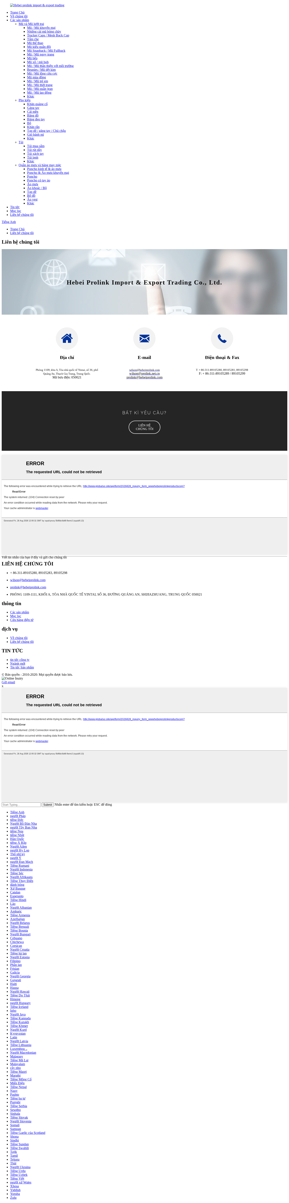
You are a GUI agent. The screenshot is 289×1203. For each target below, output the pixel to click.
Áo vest (32, 199)
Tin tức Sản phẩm (22, 667)
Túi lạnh (32, 157)
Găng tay (33, 108)
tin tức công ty (19, 660)
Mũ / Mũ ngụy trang (40, 54)
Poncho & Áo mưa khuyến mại (48, 172)
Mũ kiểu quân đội (39, 47)
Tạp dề (31, 192)
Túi (21, 142)
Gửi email (8, 682)
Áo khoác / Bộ (37, 188)
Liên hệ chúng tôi (22, 214)
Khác (30, 96)
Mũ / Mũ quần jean (40, 89)
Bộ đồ (31, 195)
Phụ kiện (24, 100)
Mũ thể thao (35, 43)
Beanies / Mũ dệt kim (41, 69)
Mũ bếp (32, 58)
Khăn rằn (33, 127)
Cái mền (32, 111)
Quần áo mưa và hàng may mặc (40, 165)
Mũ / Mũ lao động (39, 92)
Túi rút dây (34, 150)
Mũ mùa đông (36, 77)
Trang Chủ (17, 12)
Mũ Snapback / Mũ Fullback (46, 50)
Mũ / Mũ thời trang (39, 85)
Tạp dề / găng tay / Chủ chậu (46, 131)
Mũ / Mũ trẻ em (37, 81)
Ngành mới (17, 663)
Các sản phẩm (19, 20)
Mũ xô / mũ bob (38, 62)
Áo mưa (32, 184)
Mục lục (15, 211)
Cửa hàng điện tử (21, 620)
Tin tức (15, 207)
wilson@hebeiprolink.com (27, 580)
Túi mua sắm (35, 146)
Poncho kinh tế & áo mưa (44, 169)
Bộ (29, 123)
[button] (144, 427)
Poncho (32, 176)
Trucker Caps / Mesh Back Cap (48, 35)
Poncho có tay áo (38, 180)
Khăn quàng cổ (37, 104)
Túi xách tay (35, 153)
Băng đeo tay (36, 119)
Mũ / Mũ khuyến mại (41, 27)
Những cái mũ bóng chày (44, 31)
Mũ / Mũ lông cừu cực (42, 73)
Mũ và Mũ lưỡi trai (31, 24)
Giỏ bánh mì (35, 134)
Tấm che (33, 39)
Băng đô (33, 115)
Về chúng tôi (19, 16)
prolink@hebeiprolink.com (28, 587)
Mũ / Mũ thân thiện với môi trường (50, 66)
